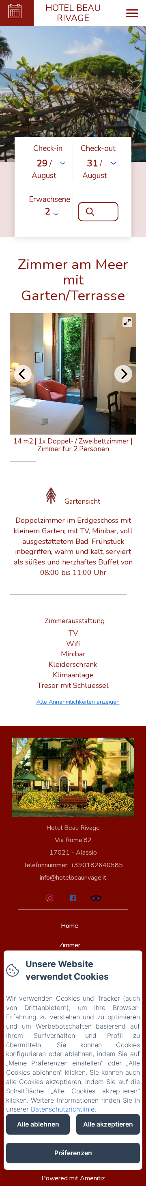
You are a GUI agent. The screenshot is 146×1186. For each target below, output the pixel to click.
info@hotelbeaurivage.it (73, 877)
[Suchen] (98, 211)
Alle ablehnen (38, 1124)
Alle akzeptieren (108, 1124)
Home (69, 925)
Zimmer (69, 945)
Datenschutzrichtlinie (62, 1109)
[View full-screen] (127, 322)
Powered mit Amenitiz (73, 1178)
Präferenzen (73, 1153)
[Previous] (23, 374)
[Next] (123, 374)
